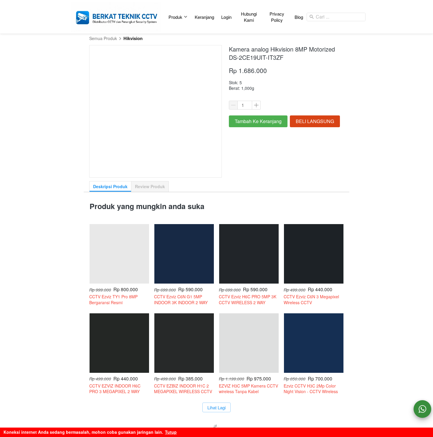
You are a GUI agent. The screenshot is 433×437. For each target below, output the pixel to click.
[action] (422, 409)
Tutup (171, 432)
